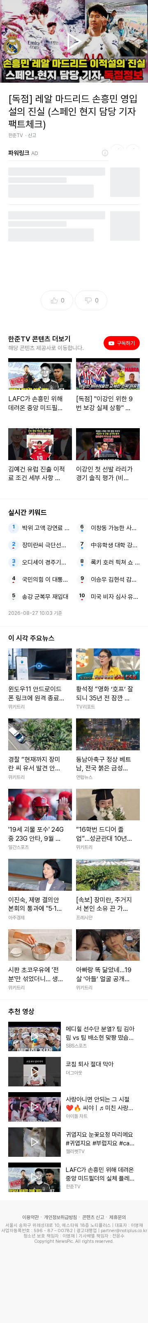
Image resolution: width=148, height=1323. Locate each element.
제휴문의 (117, 1217)
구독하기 (123, 343)
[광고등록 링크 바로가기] (105, 153)
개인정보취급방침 (60, 1217)
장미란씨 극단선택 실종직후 (47, 545)
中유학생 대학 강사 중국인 (115, 545)
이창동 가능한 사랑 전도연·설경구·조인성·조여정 (115, 528)
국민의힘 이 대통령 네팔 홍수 (47, 579)
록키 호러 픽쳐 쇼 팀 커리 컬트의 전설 (115, 562)
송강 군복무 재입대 (45, 597)
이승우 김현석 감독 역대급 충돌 (115, 579)
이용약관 (30, 1217)
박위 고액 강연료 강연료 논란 (47, 528)
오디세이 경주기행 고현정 (47, 562)
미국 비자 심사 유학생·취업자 (115, 597)
